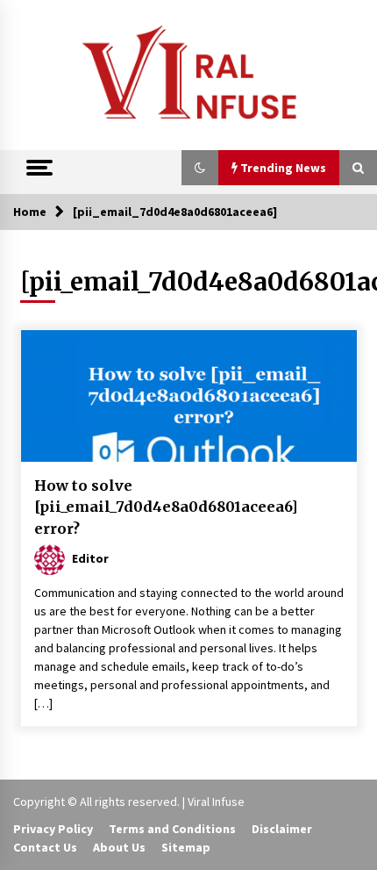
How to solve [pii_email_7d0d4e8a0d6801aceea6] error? (166, 507)
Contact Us (45, 847)
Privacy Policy (53, 829)
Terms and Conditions (172, 829)
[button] (199, 167)
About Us (119, 847)
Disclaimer (282, 829)
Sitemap (185, 847)
